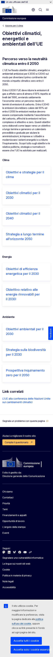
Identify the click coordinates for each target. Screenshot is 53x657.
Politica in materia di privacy (17, 575)
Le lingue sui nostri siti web (16, 563)
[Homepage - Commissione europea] (9, 9)
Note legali (8, 581)
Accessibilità (9, 587)
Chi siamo (7, 491)
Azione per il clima (14, 25)
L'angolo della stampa (13, 526)
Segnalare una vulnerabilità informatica (22, 557)
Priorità (6, 503)
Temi (5, 509)
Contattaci (7, 497)
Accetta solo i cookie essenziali (31, 649)
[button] (25, 421)
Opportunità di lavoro (13, 521)
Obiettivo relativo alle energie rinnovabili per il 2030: (23, 294)
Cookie (6, 569)
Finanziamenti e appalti (14, 515)
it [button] (33, 9)
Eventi (5, 532)
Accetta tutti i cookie (26, 640)
